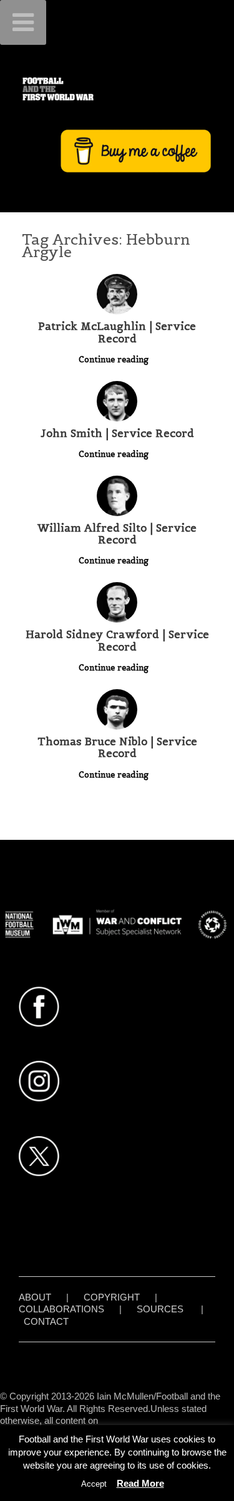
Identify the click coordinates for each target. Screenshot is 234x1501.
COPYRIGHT (112, 1297)
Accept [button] (94, 1484)
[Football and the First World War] (117, 88)
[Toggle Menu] (23, 22)
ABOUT (35, 1297)
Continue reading (115, 359)
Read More (140, 1483)
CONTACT (46, 1321)
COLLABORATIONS (61, 1309)
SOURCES (160, 1309)
